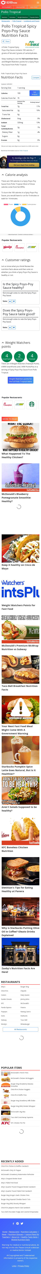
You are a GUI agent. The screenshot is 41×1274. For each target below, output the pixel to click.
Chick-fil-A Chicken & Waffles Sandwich (15, 1166)
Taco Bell (24, 1020)
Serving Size (6, 88)
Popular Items (34, 17)
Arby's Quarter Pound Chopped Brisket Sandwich (18, 1187)
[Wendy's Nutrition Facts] (8, 247)
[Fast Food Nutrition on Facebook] (13, 1224)
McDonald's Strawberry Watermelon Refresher (17, 1174)
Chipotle (23, 991)
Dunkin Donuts (6, 999)
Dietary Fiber (7, 132)
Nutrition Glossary (16, 1234)
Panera (23, 1007)
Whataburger (25, 1024)
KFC (2, 1003)
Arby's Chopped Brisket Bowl (11, 1179)
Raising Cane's (26, 1012)
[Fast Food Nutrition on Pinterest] (17, 1224)
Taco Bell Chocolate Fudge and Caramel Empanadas (19, 1212)
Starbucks (24, 1016)
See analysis (34, 93)
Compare (36, 77)
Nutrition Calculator (29, 1232)
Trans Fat (6, 114)
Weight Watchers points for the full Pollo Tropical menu (20, 380)
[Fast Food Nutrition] (9, 2)
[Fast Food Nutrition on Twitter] (21, 1224)
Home (4, 1232)
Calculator (20, 7)
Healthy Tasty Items (29, 1237)
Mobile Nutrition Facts (20, 1239)
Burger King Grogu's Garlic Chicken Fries (15, 1195)
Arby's (3, 987)
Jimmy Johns (25, 999)
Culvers (3, 995)
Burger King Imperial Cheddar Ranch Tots (15, 1199)
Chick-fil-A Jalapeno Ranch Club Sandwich (15, 1208)
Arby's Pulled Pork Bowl (9, 1183)
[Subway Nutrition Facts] (32, 247)
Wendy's (4, 1024)
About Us (15, 1237)
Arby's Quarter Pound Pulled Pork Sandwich (16, 1191)
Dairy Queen (25, 995)
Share (7, 41)
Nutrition (4, 17)
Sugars (5, 136)
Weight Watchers (23, 17)
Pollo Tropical (24, 150)
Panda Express (6, 1007)
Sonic (3, 1016)
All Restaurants (20, 1029)
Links (14, 1266)
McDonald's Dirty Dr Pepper (11, 1170)
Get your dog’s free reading (24, 165)
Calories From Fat (8, 98)
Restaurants (6, 7)
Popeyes (4, 1012)
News (4, 1234)
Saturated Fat (7, 110)
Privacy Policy (23, 1266)
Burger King (25, 987)
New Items (34, 7)
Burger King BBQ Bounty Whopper (13, 1203)
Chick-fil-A (4, 991)
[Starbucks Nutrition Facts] (32, 405)
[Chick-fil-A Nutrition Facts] (20, 247)
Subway (4, 1020)
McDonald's (25, 1003)
